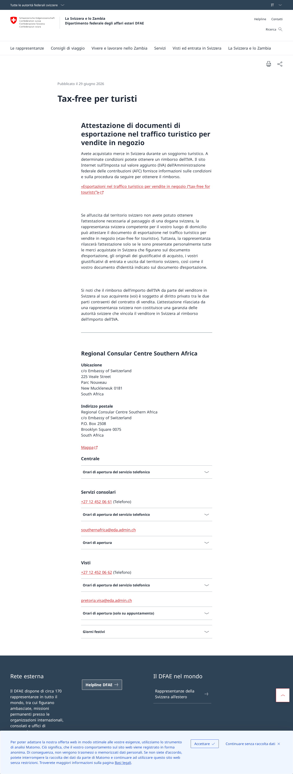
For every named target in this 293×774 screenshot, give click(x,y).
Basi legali (123, 762)
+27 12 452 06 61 (96, 501)
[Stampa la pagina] (268, 64)
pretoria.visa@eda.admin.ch (106, 600)
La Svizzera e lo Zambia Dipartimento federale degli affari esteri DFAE (104, 21)
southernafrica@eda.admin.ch (108, 529)
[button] (27, 48)
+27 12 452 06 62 (96, 572)
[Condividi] (279, 64)
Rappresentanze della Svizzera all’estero (174, 693)
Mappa (87, 447)
